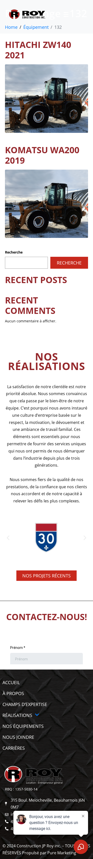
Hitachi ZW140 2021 (38, 50)
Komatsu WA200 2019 (42, 155)
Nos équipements (23, 726)
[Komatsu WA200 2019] (46, 203)
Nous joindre (18, 737)
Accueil (11, 682)
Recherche (14, 252)
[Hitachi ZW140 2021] (46, 98)
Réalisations (17, 715)
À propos (13, 693)
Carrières (13, 748)
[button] (8, 537)
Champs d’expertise (24, 704)
